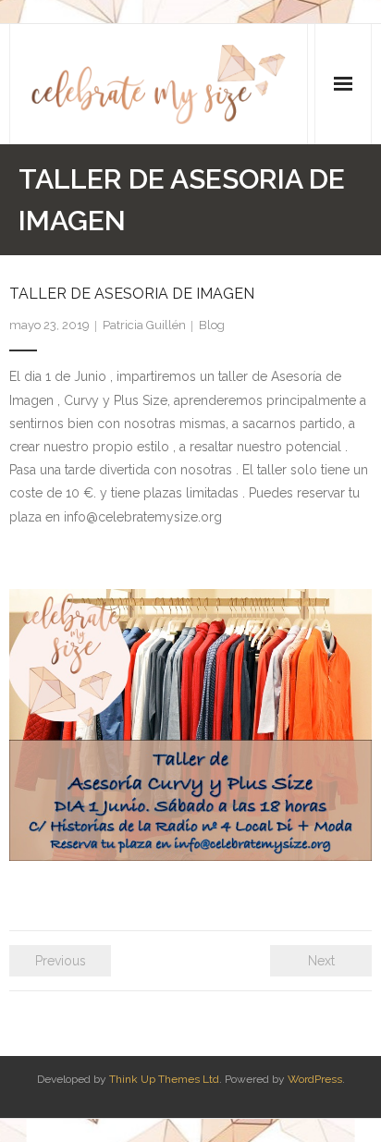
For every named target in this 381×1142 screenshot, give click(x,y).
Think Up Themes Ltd (164, 1079)
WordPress (315, 1079)
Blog (212, 325)
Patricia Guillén (144, 325)
